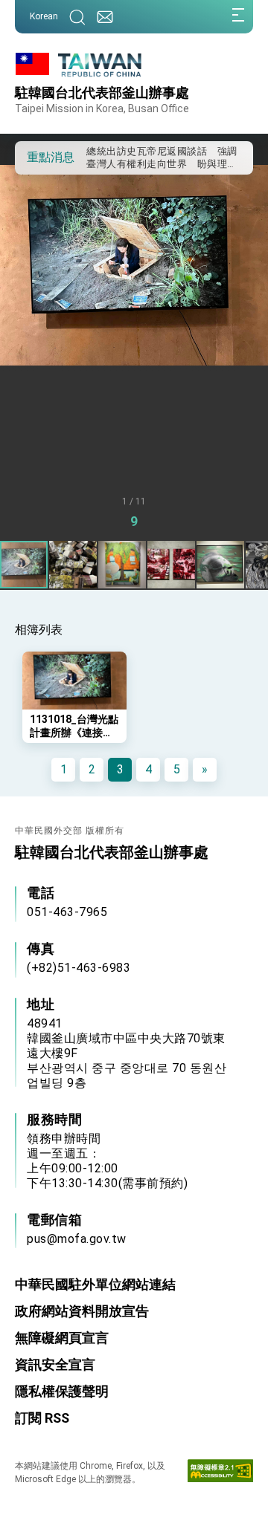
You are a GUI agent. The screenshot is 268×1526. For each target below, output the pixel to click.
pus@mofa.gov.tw (77, 1239)
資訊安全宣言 (55, 1364)
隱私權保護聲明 (62, 1391)
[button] (37, 157)
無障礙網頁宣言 (62, 1337)
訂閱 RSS (42, 1418)
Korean (44, 16)
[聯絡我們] (105, 16)
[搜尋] (77, 16)
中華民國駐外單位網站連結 (95, 1284)
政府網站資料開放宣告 (82, 1311)
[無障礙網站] (220, 1474)
